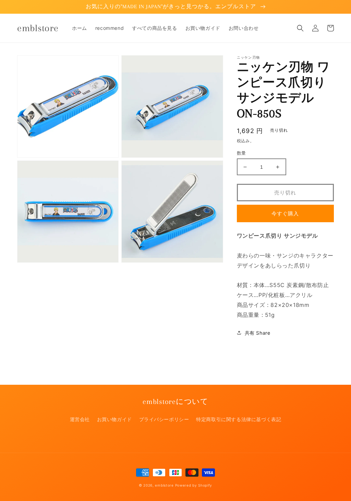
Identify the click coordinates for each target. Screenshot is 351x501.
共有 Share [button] (257, 333)
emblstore (164, 485)
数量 (241, 153)
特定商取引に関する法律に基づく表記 (238, 419)
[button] (300, 28)
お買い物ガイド (114, 419)
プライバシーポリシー (164, 419)
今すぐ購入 (285, 213)
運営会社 (80, 419)
